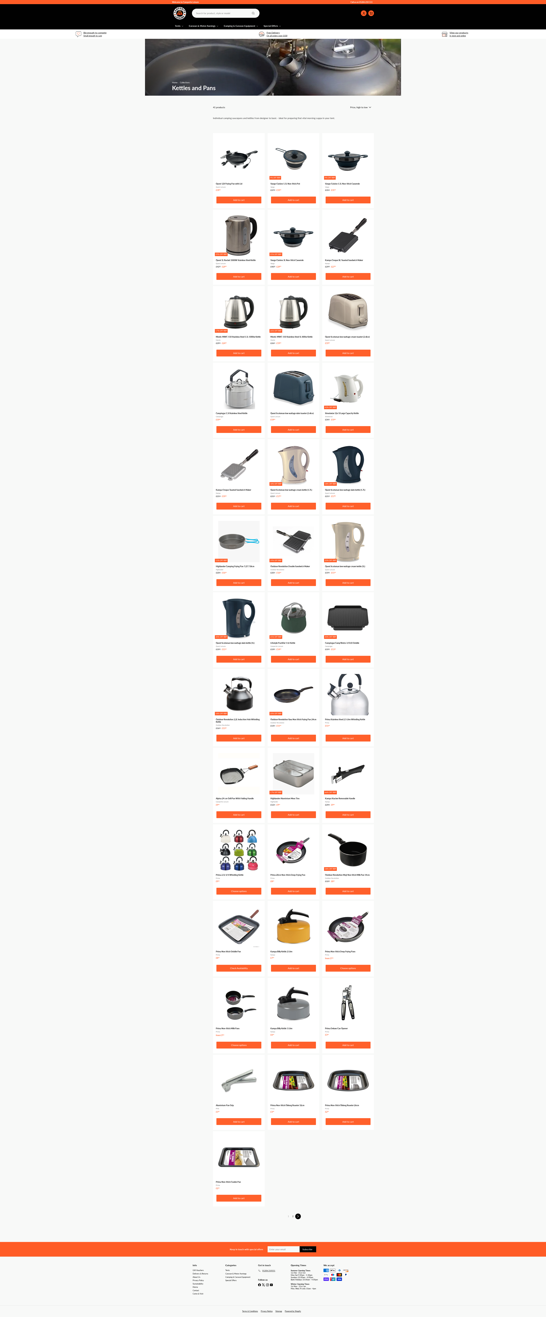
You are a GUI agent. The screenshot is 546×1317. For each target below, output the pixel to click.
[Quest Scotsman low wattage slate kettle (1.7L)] (348, 469)
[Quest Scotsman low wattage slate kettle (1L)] (239, 622)
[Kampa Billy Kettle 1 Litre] (293, 1008)
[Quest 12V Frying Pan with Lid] (239, 163)
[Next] (298, 1216)
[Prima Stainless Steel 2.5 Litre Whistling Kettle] (348, 699)
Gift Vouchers (198, 1270)
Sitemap (278, 1311)
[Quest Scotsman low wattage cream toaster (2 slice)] (348, 316)
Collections (185, 82)
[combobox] (225, 13)
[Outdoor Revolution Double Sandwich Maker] (293, 546)
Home (174, 82)
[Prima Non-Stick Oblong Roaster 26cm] (348, 1085)
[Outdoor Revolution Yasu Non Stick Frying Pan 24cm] (293, 699)
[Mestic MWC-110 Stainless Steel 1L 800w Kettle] (293, 316)
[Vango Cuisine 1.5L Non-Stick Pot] (293, 163)
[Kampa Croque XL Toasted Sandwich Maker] (348, 240)
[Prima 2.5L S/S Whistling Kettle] (239, 854)
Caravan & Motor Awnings (202, 25)
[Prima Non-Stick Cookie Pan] (239, 1161)
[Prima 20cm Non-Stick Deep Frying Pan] (293, 854)
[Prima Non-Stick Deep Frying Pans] (348, 931)
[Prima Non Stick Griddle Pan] (239, 931)
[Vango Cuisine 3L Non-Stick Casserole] (293, 240)
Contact (196, 1290)
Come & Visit (198, 1294)
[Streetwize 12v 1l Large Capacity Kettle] (348, 393)
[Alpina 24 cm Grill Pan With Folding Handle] (239, 778)
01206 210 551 (366, 2)
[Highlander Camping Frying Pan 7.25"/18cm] (239, 546)
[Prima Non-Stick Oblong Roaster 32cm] (293, 1085)
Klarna (195, 1287)
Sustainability (198, 1284)
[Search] (253, 13)
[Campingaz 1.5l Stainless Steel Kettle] (239, 393)
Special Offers (271, 25)
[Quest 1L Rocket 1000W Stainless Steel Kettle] (239, 240)
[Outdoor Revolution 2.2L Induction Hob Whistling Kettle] (239, 700)
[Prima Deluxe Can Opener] (348, 1008)
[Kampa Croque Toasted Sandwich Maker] (239, 469)
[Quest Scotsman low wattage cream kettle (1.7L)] (293, 469)
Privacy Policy (198, 1280)
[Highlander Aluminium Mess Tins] (293, 778)
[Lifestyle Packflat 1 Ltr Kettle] (293, 622)
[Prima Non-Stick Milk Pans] (239, 1008)
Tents (178, 25)
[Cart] (371, 13)
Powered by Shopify (293, 1311)
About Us (196, 1277)
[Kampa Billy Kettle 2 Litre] (293, 931)
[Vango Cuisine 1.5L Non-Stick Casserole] (348, 163)
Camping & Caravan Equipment (240, 25)
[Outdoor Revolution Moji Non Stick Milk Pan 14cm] (348, 854)
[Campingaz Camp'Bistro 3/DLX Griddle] (348, 622)
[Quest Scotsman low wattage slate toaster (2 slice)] (293, 393)
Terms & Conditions (250, 1311)
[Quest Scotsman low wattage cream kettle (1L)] (348, 546)
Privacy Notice (267, 1311)
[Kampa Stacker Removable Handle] (348, 778)
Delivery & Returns (200, 1274)
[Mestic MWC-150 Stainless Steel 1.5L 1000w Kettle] (239, 316)
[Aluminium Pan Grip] (239, 1085)
